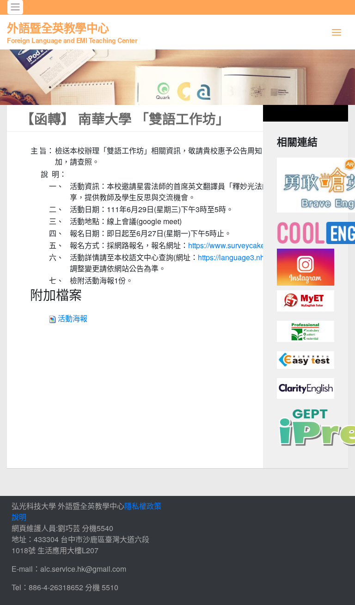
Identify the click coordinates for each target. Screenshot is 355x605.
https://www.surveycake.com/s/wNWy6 (251, 245)
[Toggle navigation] (15, 7)
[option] (177, 77)
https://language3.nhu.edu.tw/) (247, 257)
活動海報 (72, 318)
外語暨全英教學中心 (72, 31)
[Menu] (336, 32)
